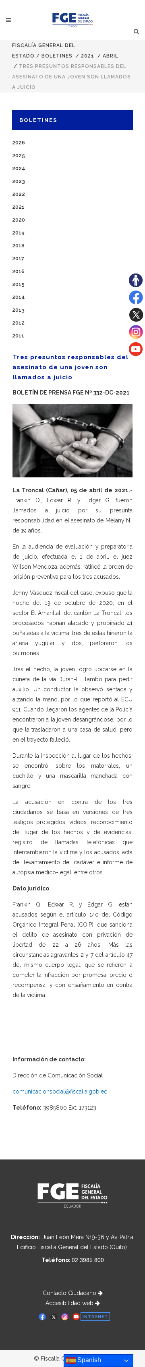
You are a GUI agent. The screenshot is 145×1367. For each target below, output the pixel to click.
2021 (87, 56)
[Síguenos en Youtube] (136, 354)
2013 (18, 310)
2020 (18, 220)
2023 (18, 181)
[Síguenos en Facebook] (136, 302)
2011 (18, 336)
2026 (18, 143)
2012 (18, 323)
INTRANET (95, 1316)
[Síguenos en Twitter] (136, 320)
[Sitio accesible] (136, 285)
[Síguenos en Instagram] (136, 337)
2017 (18, 258)
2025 (18, 155)
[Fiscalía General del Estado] (73, 20)
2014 (18, 297)
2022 (18, 194)
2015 (18, 284)
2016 (18, 271)
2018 (18, 246)
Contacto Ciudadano (70, 1293)
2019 (18, 233)
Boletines (56, 56)
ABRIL (110, 56)
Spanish (88, 1360)
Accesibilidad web (70, 1303)
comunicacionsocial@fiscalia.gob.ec (59, 1091)
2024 (18, 168)
